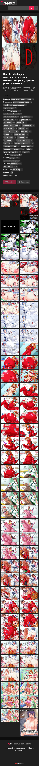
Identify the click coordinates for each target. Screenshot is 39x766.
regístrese (19, 748)
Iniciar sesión (9, 748)
